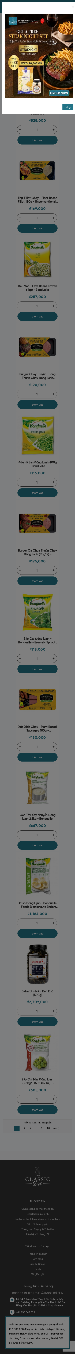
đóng (67, 107)
